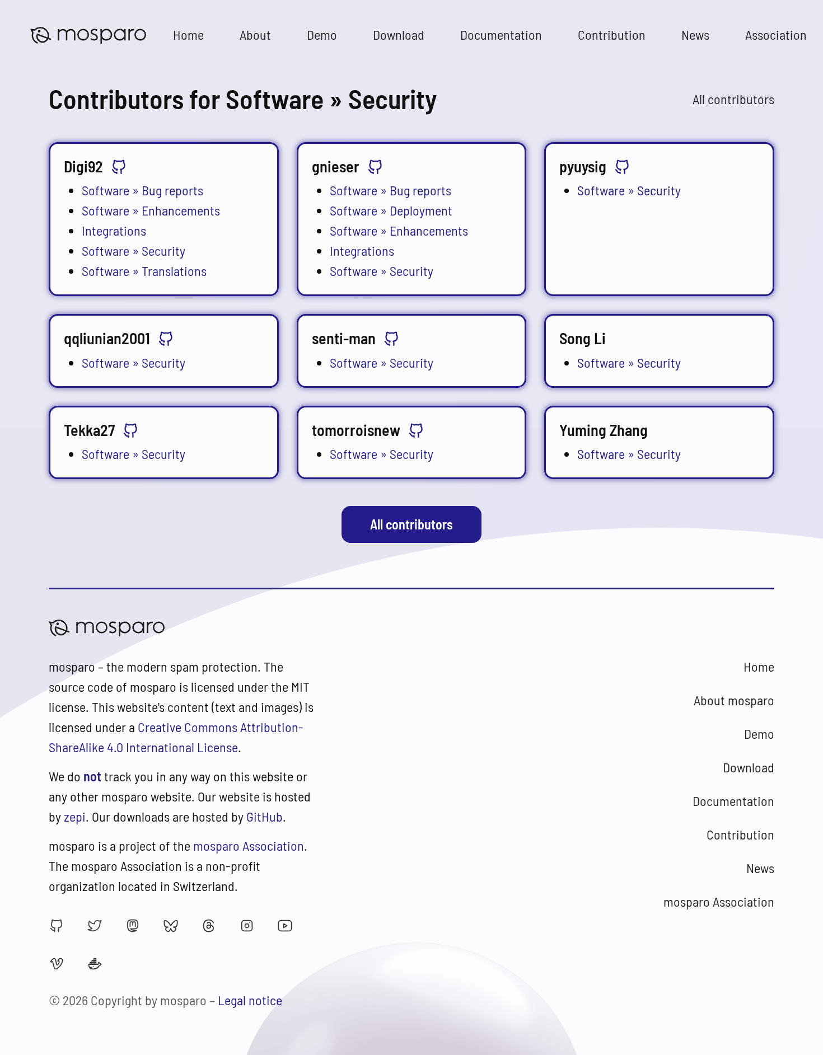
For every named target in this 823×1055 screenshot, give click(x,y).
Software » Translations (144, 270)
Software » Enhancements (151, 210)
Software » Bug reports (142, 190)
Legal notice (250, 1000)
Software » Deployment (391, 210)
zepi (75, 816)
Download (398, 34)
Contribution (612, 34)
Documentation (501, 34)
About (255, 34)
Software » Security (133, 250)
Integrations (114, 230)
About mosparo (734, 700)
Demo (322, 34)
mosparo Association (248, 845)
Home (188, 34)
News (695, 34)
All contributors (733, 99)
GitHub (264, 816)
